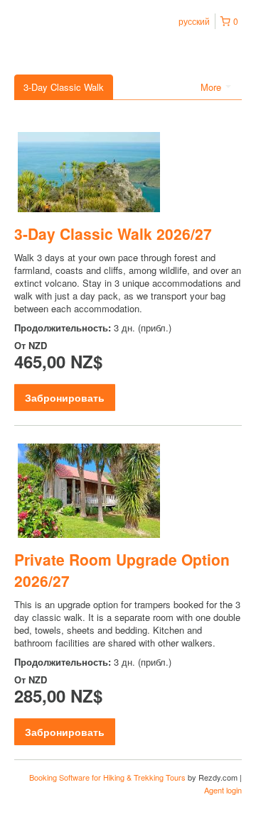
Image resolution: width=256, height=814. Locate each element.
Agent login (223, 790)
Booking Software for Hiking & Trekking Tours (108, 777)
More (212, 87)
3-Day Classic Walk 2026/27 (113, 233)
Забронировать (65, 397)
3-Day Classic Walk (63, 87)
